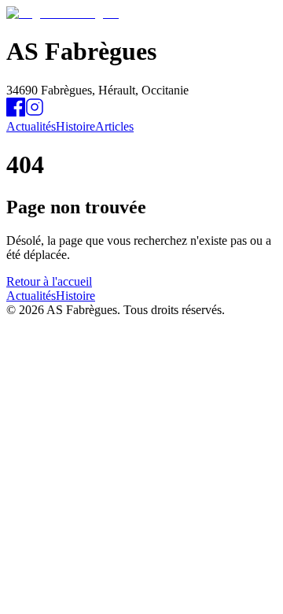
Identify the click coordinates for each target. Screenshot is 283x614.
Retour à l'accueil (49, 281)
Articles (114, 126)
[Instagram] (34, 112)
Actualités (31, 126)
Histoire (75, 126)
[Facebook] (15, 112)
